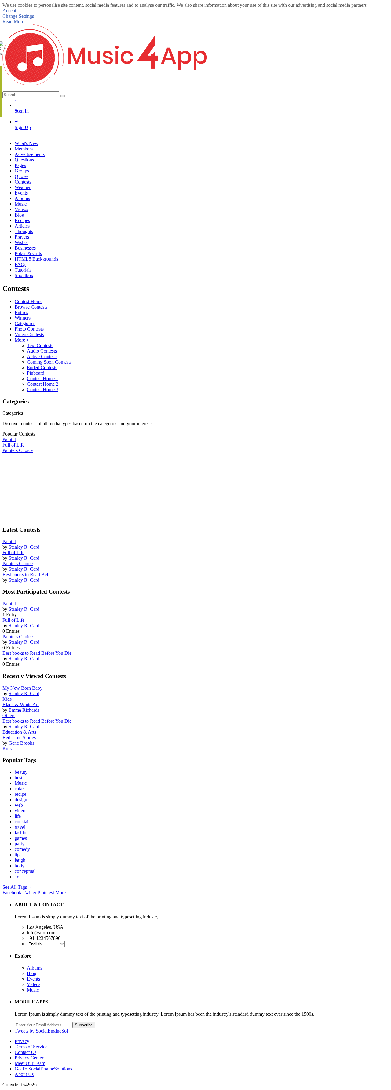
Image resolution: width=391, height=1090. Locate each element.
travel (20, 827)
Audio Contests (42, 351)
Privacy (22, 1041)
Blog (31, 973)
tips (18, 854)
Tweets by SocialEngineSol (41, 1030)
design (21, 799)
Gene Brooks (21, 743)
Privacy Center (29, 1057)
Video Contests (29, 334)
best (18, 777)
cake (19, 788)
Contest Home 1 (42, 378)
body (19, 865)
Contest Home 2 (42, 384)
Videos (33, 984)
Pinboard (35, 373)
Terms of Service (31, 1046)
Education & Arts (19, 732)
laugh (20, 860)
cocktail (22, 821)
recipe (20, 794)
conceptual (25, 871)
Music (21, 783)
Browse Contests (31, 307)
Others (8, 715)
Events (33, 978)
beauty (21, 772)
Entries (21, 312)
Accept (9, 10)
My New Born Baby (22, 688)
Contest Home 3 (42, 389)
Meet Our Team (30, 1063)
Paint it (9, 541)
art (17, 876)
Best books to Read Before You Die (36, 653)
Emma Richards (24, 710)
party (19, 843)
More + (22, 340)
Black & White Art (20, 704)
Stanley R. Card (24, 547)
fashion (22, 832)
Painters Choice (17, 563)
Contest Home (28, 301)
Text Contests (40, 345)
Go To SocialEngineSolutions (43, 1068)
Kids (7, 699)
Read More (13, 21)
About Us (24, 1074)
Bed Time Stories (19, 737)
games (21, 838)
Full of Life (13, 552)
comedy (22, 849)
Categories (25, 323)
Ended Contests (42, 367)
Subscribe (84, 1025)
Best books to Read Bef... (27, 574)
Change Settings (18, 16)
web (19, 805)
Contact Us (25, 1052)
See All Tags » (16, 887)
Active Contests (42, 356)
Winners (23, 318)
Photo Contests (29, 329)
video (20, 810)
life (18, 816)
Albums (34, 967)
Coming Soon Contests (49, 362)
